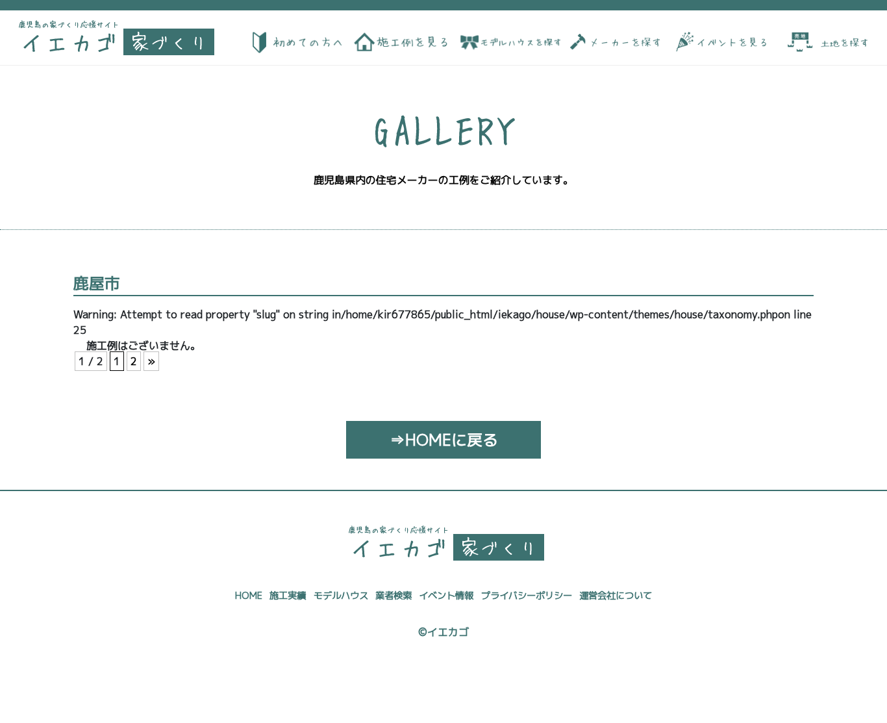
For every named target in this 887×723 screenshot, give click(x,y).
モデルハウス (341, 595)
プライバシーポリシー (526, 595)
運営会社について (615, 595)
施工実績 (287, 595)
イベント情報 (446, 595)
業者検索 (393, 595)
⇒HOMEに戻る (444, 440)
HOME (248, 595)
